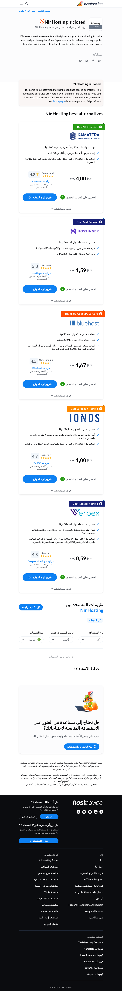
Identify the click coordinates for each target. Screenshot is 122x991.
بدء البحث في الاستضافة (79, 746)
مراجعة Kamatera (41, 181)
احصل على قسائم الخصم (79, 197)
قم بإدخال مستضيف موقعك (89, 885)
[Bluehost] (84, 323)
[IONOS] (84, 417)
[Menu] (21, 3)
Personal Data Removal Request (85, 904)
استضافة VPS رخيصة (47, 898)
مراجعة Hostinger (41, 273)
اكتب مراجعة (28, 607)
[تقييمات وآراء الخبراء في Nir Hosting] (99, 60)
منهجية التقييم (44, 11)
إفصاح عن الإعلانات (27, 11)
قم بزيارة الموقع (42, 197)
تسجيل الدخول (28, 816)
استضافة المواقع (49, 866)
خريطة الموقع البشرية (91, 872)
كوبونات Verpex (95, 974)
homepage (59, 101)
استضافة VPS (51, 891)
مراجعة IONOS (41, 463)
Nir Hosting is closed (65, 22)
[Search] (27, 3)
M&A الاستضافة (40, 840)
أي (98, 639)
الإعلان (99, 898)
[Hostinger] (84, 231)
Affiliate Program (93, 879)
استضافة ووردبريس (48, 872)
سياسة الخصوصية (94, 911)
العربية (32, 639)
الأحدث (66, 639)
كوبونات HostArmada (91, 954)
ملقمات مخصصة (49, 911)
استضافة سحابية (49, 904)
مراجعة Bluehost (41, 368)
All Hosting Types (48, 860)
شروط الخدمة (95, 917)
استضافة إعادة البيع (48, 917)
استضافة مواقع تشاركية (46, 879)
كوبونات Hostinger (93, 961)
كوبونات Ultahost (94, 967)
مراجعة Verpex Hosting (41, 561)
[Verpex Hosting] (84, 512)
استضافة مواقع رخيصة (46, 885)
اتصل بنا (99, 866)
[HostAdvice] (90, 3)
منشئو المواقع (51, 923)
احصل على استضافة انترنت (89, 891)
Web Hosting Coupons (90, 942)
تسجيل (49, 816)
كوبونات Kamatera (93, 948)
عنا (101, 860)
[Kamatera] (84, 136)
